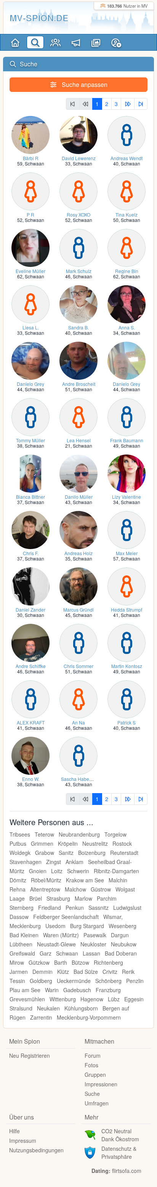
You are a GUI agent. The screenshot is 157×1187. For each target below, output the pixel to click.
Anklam (74, 862)
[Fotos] (95, 42)
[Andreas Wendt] (126, 134)
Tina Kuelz (126, 214)
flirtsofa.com (126, 1170)
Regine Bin (126, 271)
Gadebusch (77, 990)
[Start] (15, 42)
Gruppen (95, 1074)
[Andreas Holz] (78, 529)
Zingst (53, 862)
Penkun (75, 907)
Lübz (114, 999)
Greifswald (22, 953)
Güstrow (101, 889)
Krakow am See (85, 880)
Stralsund (21, 1008)
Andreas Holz (78, 553)
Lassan (91, 953)
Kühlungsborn (81, 1008)
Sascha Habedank (80, 779)
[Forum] (75, 42)
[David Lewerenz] (78, 134)
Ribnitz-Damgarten (116, 871)
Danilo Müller (79, 496)
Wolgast (125, 889)
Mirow (17, 962)
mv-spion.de (39, 17)
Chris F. (30, 553)
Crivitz (110, 971)
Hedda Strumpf (126, 609)
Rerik (128, 971)
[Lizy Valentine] (126, 473)
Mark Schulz (78, 271)
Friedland (49, 907)
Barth (60, 962)
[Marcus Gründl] (78, 585)
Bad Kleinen (24, 935)
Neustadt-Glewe (56, 944)
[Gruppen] (55, 42)
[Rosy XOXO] (78, 190)
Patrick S (126, 722)
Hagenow (91, 999)
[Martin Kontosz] (126, 642)
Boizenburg (92, 852)
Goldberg (41, 981)
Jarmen (19, 971)
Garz (45, 953)
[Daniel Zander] (30, 585)
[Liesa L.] (30, 303)
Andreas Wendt (127, 158)
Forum (93, 1055)
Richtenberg (108, 962)
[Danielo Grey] (30, 360)
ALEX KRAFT (31, 722)
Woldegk (20, 852)
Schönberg (108, 981)
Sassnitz (98, 907)
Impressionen (101, 1084)
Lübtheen (21, 944)
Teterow (44, 834)
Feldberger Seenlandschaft (66, 916)
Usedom (55, 926)
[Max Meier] (126, 529)
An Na (78, 722)
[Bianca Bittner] (30, 473)
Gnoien (37, 871)
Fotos (91, 1065)
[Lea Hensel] (78, 416)
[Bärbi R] (30, 134)
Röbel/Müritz (46, 880)
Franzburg (108, 990)
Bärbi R (30, 158)
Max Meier (127, 553)
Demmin (42, 971)
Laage (17, 898)
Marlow (83, 898)
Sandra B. (78, 327)
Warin (52, 990)
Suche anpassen (83, 84)
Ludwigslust (127, 907)
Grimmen (42, 843)
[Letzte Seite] (141, 104)
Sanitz (66, 852)
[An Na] (78, 698)
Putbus (18, 843)
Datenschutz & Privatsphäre (118, 1152)
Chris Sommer (78, 666)
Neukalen (48, 1008)
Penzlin (135, 981)
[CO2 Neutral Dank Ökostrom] (90, 1134)
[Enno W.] (30, 755)
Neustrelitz (95, 843)
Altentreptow (45, 889)
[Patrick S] (126, 698)
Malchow (75, 889)
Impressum (22, 1140)
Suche (92, 1093)
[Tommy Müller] (30, 416)
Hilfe (14, 1131)
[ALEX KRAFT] (30, 698)
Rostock (122, 843)
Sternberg (22, 907)
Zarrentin (41, 1017)
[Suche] (35, 42)
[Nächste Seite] (128, 104)
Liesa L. (30, 327)
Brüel (35, 898)
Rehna (18, 889)
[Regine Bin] (126, 247)
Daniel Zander (30, 609)
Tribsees (20, 834)
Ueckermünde (74, 981)
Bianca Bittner (30, 496)
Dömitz (18, 880)
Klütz (63, 971)
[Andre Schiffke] (30, 642)
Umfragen (97, 1103)
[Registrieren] (116, 42)
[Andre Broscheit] (78, 360)
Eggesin (134, 999)
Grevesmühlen (27, 999)
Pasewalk (94, 935)
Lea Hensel (79, 440)
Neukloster (93, 944)
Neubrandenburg (79, 834)
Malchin (118, 880)
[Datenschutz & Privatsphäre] (90, 1152)
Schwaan (34, 163)
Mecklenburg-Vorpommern (89, 1017)
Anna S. (127, 327)
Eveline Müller (30, 271)
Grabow (44, 852)
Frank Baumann (126, 440)
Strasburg (58, 898)
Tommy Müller (30, 440)
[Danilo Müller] (78, 473)
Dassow (19, 916)
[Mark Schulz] (78, 247)
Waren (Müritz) (61, 935)
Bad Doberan (121, 953)
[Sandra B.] (78, 303)
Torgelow (115, 834)
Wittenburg (63, 999)
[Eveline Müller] (30, 247)
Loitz (56, 871)
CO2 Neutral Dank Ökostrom (120, 1135)
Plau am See (25, 990)
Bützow (80, 962)
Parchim (107, 898)
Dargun (120, 935)
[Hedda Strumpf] (126, 585)
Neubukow (123, 944)
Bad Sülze (86, 971)
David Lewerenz (79, 158)
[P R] (30, 190)
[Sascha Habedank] (78, 755)
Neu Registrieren (29, 1055)
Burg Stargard (87, 926)
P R (30, 214)
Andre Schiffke (31, 666)
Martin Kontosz (126, 666)
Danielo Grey (30, 384)
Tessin (17, 981)
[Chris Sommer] (78, 642)
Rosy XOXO (78, 214)
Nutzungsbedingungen (36, 1150)
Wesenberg (122, 926)
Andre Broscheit (78, 384)
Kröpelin (68, 843)
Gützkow (39, 962)
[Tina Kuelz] (126, 190)
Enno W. (30, 779)
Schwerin (78, 871)
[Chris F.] (30, 529)
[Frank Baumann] (126, 416)
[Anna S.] (126, 303)
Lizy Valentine (126, 496)
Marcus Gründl (78, 609)
